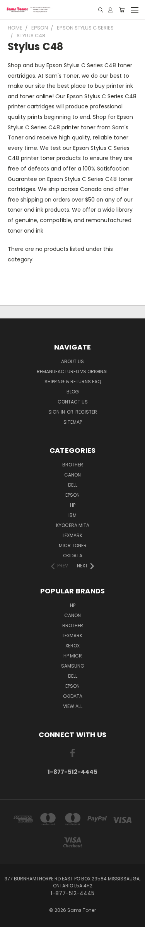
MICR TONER (73, 545)
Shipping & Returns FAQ (72, 381)
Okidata (72, 696)
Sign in (57, 412)
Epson (72, 495)
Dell (72, 485)
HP (72, 505)
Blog (73, 391)
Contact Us (73, 401)
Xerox (72, 645)
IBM (72, 515)
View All (72, 706)
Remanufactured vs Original (72, 371)
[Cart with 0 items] (122, 10)
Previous (12, 919)
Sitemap (72, 422)
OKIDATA (72, 555)
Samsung (72, 666)
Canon (72, 474)
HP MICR (72, 655)
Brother (72, 464)
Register (86, 412)
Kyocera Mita (72, 525)
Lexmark (72, 535)
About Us (72, 361)
